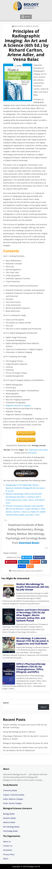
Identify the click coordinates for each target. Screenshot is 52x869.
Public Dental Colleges (12, 803)
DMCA (5, 858)
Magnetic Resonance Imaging (18, 405)
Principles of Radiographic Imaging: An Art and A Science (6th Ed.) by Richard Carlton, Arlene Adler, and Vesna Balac (26, 45)
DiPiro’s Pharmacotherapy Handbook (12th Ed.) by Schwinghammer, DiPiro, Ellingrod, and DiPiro (30, 668)
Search (6, 703)
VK (45, 562)
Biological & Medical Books (26, 26)
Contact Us (7, 846)
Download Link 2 (27, 440)
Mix (31, 566)
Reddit (36, 562)
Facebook (40, 557)
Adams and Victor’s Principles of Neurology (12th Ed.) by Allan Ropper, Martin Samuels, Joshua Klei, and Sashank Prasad (32, 615)
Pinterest (12, 562)
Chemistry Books (10, 790)
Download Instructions (38, 450)
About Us (7, 841)
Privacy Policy (8, 854)
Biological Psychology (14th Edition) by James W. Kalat (25, 743)
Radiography (37, 571)
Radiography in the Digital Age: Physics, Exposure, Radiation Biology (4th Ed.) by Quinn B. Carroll (25, 488)
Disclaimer (7, 850)
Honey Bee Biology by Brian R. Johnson (19, 732)
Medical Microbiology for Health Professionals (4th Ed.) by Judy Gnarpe (32, 587)
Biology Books (9, 814)
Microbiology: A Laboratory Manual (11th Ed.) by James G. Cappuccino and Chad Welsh (32, 641)
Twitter (28, 557)
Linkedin (25, 562)
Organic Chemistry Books (13, 795)
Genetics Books (9, 818)
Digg (23, 566)
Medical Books (24, 571)
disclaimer (32, 453)
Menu (27, 17)
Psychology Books (10, 831)
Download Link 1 (27, 433)
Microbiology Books (11, 827)
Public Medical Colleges (13, 799)
